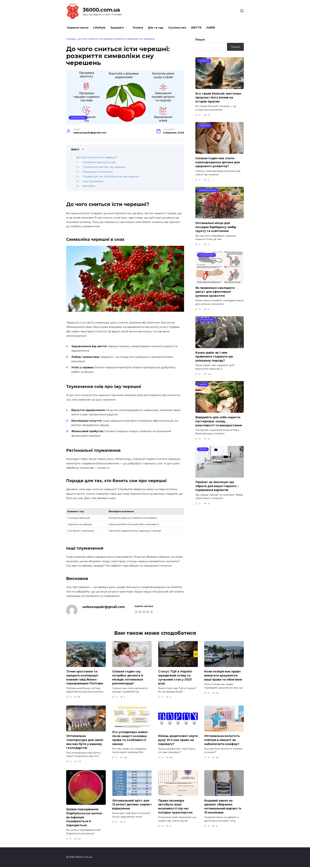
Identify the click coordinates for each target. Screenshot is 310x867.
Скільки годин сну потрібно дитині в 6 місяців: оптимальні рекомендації (127, 677)
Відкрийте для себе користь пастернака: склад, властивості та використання (218, 421)
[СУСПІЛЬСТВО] (219, 281)
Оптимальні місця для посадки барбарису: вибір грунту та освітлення (215, 227)
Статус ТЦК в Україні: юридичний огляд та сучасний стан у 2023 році (175, 677)
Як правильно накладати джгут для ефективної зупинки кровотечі (215, 291)
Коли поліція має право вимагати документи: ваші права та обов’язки (223, 675)
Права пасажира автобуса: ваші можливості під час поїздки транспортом (175, 806)
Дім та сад (155, 27)
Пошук (200, 39)
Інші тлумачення (93, 181)
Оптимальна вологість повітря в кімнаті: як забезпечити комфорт (222, 739)
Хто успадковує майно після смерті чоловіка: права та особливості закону (130, 738)
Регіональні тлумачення (98, 171)
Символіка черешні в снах (99, 162)
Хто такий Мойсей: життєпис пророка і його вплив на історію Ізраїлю (218, 97)
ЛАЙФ (210, 27)
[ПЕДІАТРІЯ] (219, 151)
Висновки (89, 186)
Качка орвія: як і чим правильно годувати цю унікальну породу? (214, 356)
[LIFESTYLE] (219, 86)
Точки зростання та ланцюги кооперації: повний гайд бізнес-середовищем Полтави (84, 677)
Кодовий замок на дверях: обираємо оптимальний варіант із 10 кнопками (222, 806)
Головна (71, 39)
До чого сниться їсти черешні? (97, 157)
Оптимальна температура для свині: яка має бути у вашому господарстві (84, 741)
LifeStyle (99, 27)
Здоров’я (117, 27)
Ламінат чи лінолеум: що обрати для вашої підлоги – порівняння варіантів (217, 486)
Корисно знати (77, 27)
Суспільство (177, 27)
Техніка (137, 27)
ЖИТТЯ (196, 27)
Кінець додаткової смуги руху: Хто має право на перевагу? (178, 739)
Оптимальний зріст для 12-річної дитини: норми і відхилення (131, 804)
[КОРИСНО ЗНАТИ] (219, 216)
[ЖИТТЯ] (219, 410)
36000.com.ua (101, 10)
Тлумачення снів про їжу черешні (104, 167)
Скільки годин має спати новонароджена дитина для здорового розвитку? (217, 162)
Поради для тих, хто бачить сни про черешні (111, 176)
